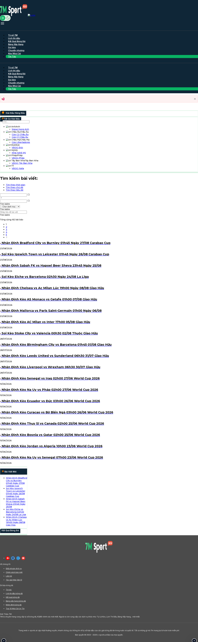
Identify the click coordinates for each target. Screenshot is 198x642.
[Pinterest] (8, 558)
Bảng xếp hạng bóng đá (16, 601)
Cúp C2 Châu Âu (20, 134)
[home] (17, 15)
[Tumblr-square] (13, 558)
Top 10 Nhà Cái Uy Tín (15, 608)
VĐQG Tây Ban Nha (22, 163)
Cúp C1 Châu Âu (20, 137)
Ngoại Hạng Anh (20, 129)
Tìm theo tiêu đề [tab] (14, 190)
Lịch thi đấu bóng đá (14, 593)
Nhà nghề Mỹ (19, 152)
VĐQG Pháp (18, 158)
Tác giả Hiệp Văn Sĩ (14, 580)
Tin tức (9, 590)
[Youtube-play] (23, 558)
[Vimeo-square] (18, 558)
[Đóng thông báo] (195, 98)
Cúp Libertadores (21, 142)
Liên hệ (9, 576)
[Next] (7, 237)
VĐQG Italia (18, 168)
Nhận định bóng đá (13, 605)
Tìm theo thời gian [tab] (15, 184)
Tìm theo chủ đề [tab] (14, 187)
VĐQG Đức (17, 147)
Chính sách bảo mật (14, 572)
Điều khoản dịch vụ (14, 568)
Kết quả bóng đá (13, 597)
